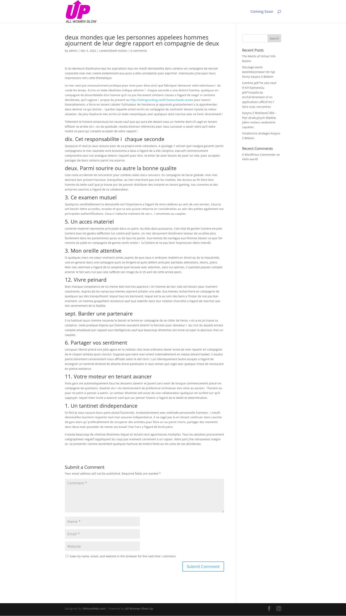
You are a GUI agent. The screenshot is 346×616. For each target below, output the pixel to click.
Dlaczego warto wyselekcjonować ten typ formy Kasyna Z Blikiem (258, 72)
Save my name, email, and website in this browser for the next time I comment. (123, 556)
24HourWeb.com (94, 608)
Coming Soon (261, 12)
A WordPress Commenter (259, 154)
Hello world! (250, 159)
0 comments (139, 50)
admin (73, 50)
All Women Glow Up (139, 608)
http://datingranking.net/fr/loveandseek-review (161, 100)
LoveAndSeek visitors (113, 50)
